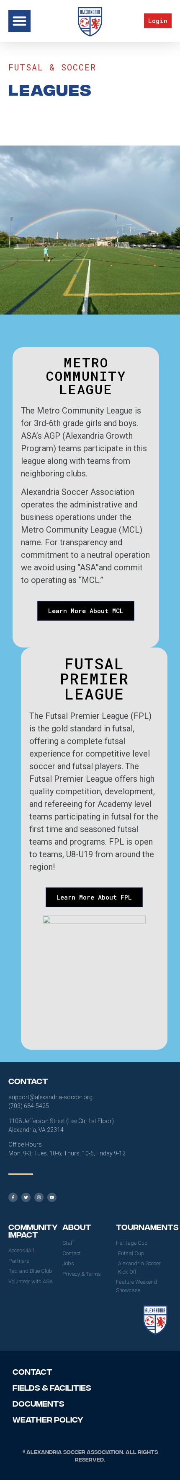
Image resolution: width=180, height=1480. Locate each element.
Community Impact (33, 1230)
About (76, 1226)
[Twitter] (26, 1197)
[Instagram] (39, 1197)
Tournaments (147, 1226)
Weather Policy (48, 1419)
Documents (38, 1403)
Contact (32, 1371)
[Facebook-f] (13, 1197)
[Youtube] (52, 1197)
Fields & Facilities (52, 1387)
